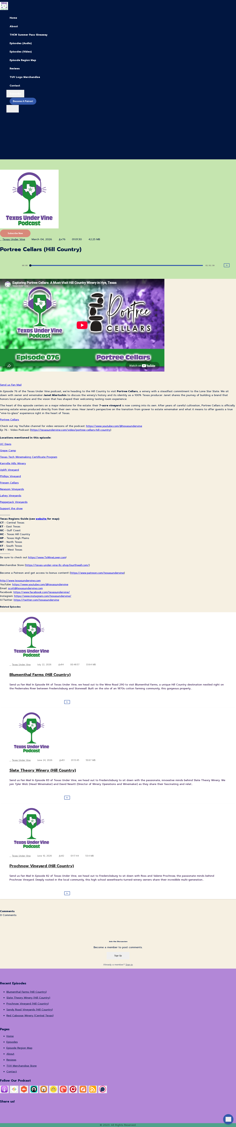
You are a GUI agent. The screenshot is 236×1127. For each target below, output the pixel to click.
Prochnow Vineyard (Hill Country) (41, 866)
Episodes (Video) (21, 51)
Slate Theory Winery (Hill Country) (42, 770)
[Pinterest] (134, 1108)
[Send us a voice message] (228, 1119)
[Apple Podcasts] (4, 1092)
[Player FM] (73, 1092)
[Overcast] (43, 1092)
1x (226, 265)
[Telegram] (168, 1108)
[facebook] (8, 117)
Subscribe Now (15, 233)
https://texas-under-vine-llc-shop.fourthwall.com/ (57, 565)
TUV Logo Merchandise (25, 77)
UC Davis (5, 444)
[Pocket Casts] (63, 1092)
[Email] (234, 1108)
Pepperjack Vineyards (13, 502)
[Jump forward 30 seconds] (17, 265)
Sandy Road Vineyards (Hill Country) (29, 1010)
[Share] (233, 265)
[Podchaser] (102, 1092)
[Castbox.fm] (24, 1092)
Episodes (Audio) (21, 43)
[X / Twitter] (2, 1108)
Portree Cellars (9, 420)
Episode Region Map (23, 60)
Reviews (15, 68)
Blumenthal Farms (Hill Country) (40, 675)
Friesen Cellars (9, 483)
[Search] (12, 109)
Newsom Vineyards (12, 489)
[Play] (10, 266)
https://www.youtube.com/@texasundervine (114, 426)
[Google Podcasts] (14, 1092)
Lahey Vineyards (10, 496)
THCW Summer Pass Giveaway (28, 35)
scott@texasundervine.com (25, 588)
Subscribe (15, 93)
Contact (15, 85)
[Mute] (219, 265)
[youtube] (8, 142)
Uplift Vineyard (9, 470)
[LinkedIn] (101, 1108)
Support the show (11, 508)
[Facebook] (35, 1108)
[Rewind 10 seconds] (3, 265)
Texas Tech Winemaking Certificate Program (28, 457)
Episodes (12, 1042)
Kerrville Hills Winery (13, 463)
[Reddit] (201, 1108)
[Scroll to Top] (228, 1106)
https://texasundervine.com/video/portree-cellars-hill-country (70, 430)
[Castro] (34, 1092)
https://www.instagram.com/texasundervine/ (42, 596)
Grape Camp (8, 451)
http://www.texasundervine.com (20, 581)
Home (13, 18)
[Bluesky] (68, 1108)
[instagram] (8, 125)
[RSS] (92, 1092)
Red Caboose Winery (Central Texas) (29, 1016)
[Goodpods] (53, 1092)
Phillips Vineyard (10, 476)
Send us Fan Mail (11, 385)
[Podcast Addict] (83, 1092)
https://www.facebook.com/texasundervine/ (41, 592)
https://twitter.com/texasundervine (36, 600)
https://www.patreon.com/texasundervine (97, 573)
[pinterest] (8, 150)
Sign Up (118, 955)
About (14, 26)
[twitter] (8, 133)
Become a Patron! (23, 101)
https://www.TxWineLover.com (47, 557)
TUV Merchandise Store (21, 1066)
